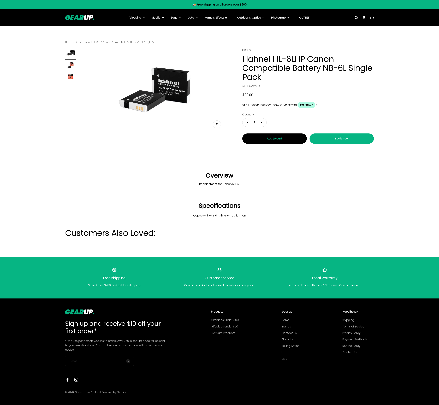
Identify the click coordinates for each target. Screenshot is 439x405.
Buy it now (341, 138)
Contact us (289, 333)
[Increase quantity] (261, 122)
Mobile (155, 17)
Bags (174, 17)
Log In (285, 352)
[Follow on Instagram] (76, 379)
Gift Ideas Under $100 (225, 320)
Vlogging (135, 17)
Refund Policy (351, 346)
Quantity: (248, 114)
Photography (280, 17)
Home (69, 42)
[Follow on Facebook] (67, 379)
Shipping (348, 320)
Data (190, 17)
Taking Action (291, 346)
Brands (286, 326)
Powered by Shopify (114, 392)
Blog (284, 359)
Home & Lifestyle (215, 17)
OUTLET (304, 17)
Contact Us (350, 352)
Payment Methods (354, 339)
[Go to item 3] (70, 76)
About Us (288, 339)
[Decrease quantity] (247, 122)
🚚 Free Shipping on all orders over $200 (219, 5)
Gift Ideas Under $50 (224, 326)
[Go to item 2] (70, 66)
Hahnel (247, 50)
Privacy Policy (351, 333)
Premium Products (223, 333)
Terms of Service (353, 326)
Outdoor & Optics (249, 17)
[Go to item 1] (70, 54)
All (77, 42)
